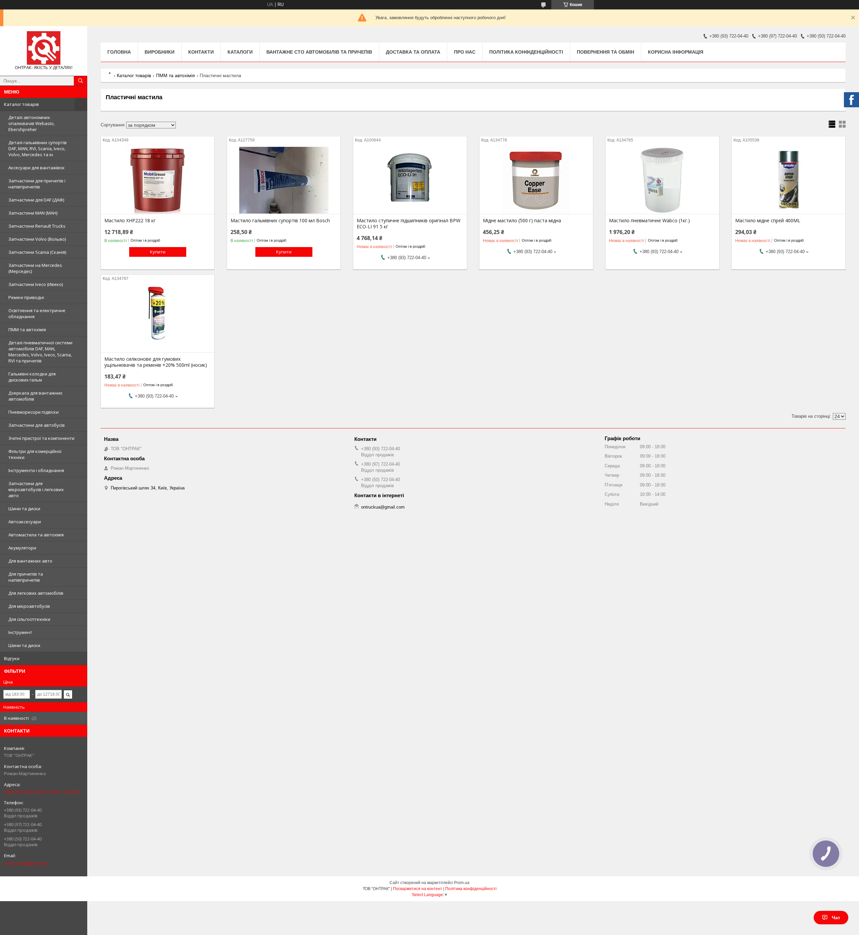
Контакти (201, 52)
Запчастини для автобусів (36, 425)
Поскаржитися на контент (417, 888)
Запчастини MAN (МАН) (32, 213)
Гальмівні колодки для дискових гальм (32, 377)
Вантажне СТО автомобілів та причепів (319, 52)
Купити (157, 252)
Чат (836, 917)
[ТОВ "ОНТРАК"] (43, 48)
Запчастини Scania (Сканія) (37, 252)
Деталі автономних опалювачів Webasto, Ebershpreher (31, 123)
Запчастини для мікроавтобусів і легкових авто (36, 489)
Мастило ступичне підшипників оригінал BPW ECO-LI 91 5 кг (408, 224)
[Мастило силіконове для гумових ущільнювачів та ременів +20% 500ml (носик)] (157, 318)
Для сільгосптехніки (29, 619)
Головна (119, 52)
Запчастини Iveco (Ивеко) (35, 284)
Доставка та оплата (413, 52)
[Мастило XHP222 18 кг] (157, 180)
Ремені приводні (26, 297)
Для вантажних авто (30, 561)
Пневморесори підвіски (33, 412)
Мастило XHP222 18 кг (130, 221)
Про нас (464, 52)
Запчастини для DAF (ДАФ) (36, 200)
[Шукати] (80, 81)
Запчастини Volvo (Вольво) (37, 239)
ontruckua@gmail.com (26, 863)
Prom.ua (461, 882)
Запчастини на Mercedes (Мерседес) (35, 268)
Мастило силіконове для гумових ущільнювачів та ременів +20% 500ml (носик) (155, 362)
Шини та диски (24, 509)
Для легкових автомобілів (35, 593)
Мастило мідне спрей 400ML (767, 221)
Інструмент (20, 632)
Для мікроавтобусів (29, 606)
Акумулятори (22, 548)
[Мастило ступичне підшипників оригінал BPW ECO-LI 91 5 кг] (409, 180)
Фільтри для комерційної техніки (34, 454)
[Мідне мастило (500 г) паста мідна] (536, 180)
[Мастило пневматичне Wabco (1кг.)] (662, 180)
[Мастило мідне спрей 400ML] (788, 180)
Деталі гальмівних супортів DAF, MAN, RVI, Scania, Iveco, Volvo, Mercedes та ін (37, 148)
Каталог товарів (21, 104)
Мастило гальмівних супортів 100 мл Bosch (280, 221)
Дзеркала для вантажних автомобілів (35, 396)
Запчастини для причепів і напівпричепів (36, 184)
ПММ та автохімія (27, 330)
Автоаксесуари (24, 522)
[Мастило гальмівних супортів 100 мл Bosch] (283, 180)
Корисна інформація (675, 52)
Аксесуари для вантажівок (36, 168)
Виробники (159, 52)
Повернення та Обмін (605, 52)
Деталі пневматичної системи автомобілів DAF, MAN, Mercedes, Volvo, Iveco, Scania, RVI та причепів (40, 352)
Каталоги (240, 52)
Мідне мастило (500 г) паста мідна (522, 221)
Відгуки (11, 658)
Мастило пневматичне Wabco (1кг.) (649, 221)
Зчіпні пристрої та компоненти (41, 438)
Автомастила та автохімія (36, 535)
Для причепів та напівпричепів (25, 577)
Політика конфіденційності (526, 52)
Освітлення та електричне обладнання (36, 313)
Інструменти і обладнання (36, 470)
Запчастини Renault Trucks (36, 226)
